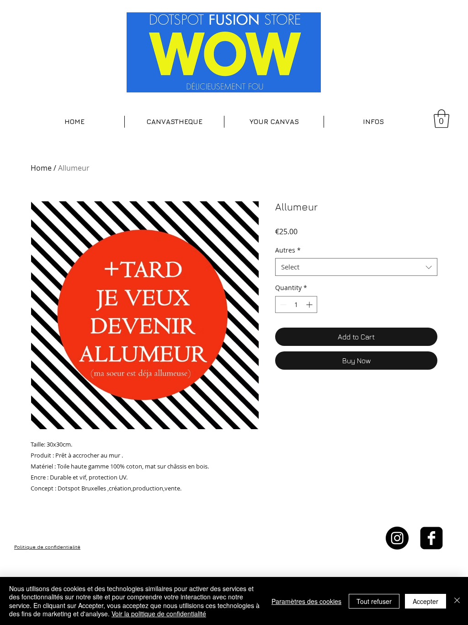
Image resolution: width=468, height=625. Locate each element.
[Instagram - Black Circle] (397, 538)
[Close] (457, 601)
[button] (174, 122)
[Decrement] (282, 304)
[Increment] (310, 304)
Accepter (425, 601)
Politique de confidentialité (47, 547)
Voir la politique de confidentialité (159, 613)
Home (41, 168)
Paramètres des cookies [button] (306, 601)
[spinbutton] (296, 304)
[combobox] (356, 267)
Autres (288, 250)
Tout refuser (374, 601)
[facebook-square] (431, 538)
